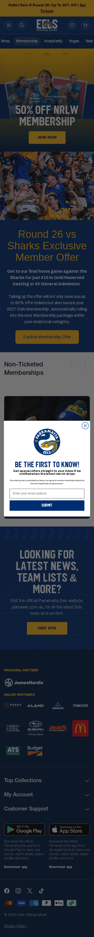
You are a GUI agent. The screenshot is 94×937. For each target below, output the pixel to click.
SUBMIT (47, 505)
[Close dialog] (85, 425)
